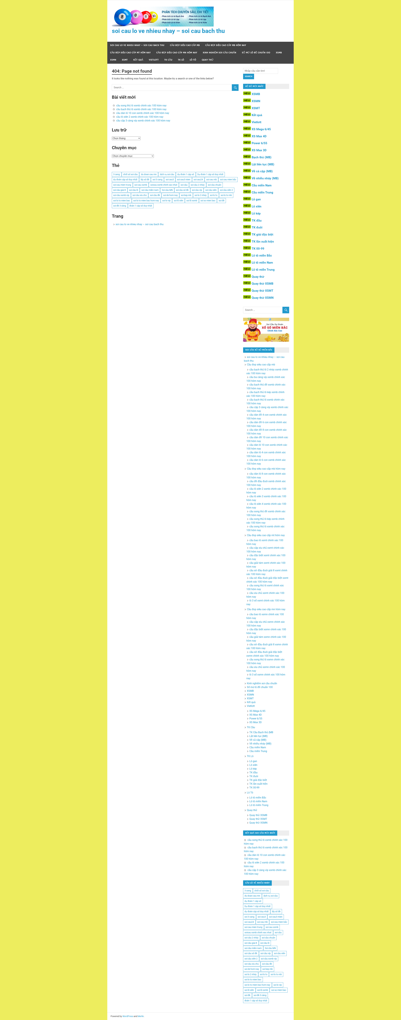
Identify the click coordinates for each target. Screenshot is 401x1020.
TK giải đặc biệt (262, 234)
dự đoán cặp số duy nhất (125, 179)
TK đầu (257, 220)
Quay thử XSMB (262, 283)
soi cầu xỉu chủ (140, 195)
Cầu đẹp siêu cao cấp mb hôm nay (225, 45)
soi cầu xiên (211, 190)
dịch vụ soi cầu (167, 174)
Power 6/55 (259, 143)
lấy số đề (145, 179)
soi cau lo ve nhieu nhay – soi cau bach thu (168, 30)
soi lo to (213, 195)
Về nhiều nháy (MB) (265, 178)
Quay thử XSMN (262, 298)
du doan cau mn (149, 174)
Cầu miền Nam (261, 185)
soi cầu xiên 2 (226, 190)
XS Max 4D (259, 136)
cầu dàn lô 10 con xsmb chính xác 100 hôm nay (142, 113)
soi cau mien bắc (228, 179)
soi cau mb (211, 179)
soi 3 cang (157, 179)
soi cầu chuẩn (214, 185)
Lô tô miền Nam (262, 262)
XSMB (279, 52)
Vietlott (154, 59)
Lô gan (256, 199)
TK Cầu (168, 59)
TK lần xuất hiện (263, 241)
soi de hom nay (170, 195)
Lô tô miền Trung (263, 269)
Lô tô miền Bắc (262, 255)
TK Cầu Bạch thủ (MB (261, 732)
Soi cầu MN (167, 190)
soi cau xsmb (140, 185)
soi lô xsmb (191, 200)
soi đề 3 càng (119, 205)
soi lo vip (166, 200)
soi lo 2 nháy (201, 195)
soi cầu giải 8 (119, 190)
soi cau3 (170, 179)
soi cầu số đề (182, 190)
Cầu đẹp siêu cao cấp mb (185, 45)
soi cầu (184, 185)
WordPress (127, 1016)
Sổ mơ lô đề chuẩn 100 (256, 52)
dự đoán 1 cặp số (185, 174)
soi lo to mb (226, 195)
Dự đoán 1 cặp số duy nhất (210, 174)
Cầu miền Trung (262, 192)
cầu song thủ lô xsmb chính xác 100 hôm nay (141, 105)
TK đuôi (257, 227)
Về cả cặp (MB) (262, 171)
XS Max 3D (259, 150)
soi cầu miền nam (150, 190)
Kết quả (138, 59)
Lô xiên (256, 206)
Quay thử (208, 59)
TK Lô (181, 59)
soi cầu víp (197, 190)
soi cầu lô (133, 190)
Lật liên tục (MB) (263, 164)
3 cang (116, 174)
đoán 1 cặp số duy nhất (140, 205)
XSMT (125, 59)
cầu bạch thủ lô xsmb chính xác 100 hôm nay (141, 109)
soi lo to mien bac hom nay (146, 200)
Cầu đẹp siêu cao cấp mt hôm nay (130, 52)
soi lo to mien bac (121, 200)
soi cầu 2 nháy (198, 185)
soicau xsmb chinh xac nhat (163, 185)
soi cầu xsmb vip (121, 195)
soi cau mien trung (122, 185)
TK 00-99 (258, 248)
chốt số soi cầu (130, 174)
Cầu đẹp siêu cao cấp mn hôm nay (176, 52)
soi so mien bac (207, 200)
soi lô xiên (178, 200)
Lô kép (256, 213)
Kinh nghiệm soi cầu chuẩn (219, 52)
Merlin (141, 1016)
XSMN (113, 59)
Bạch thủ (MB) (261, 157)
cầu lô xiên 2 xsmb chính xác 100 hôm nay (139, 116)
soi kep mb (186, 195)
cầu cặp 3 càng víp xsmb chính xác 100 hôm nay (143, 120)
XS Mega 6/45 (261, 129)
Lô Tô (193, 59)
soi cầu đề (155, 195)
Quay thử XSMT (262, 290)
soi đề (221, 200)
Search (248, 76)
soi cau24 (198, 179)
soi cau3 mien (183, 179)
